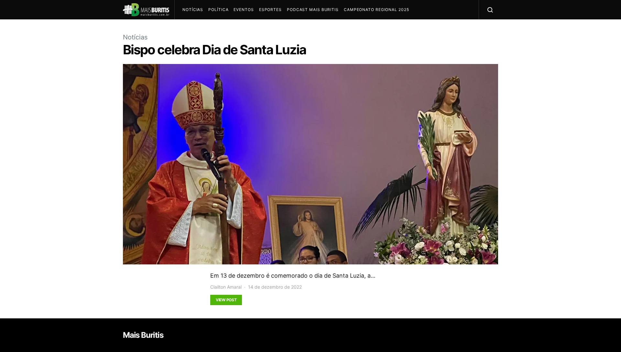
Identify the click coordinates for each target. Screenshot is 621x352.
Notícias (192, 9)
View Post (226, 299)
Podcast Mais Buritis (313, 9)
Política (218, 9)
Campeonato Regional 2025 (376, 9)
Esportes (270, 9)
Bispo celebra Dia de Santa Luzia (214, 50)
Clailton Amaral (226, 287)
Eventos (244, 9)
